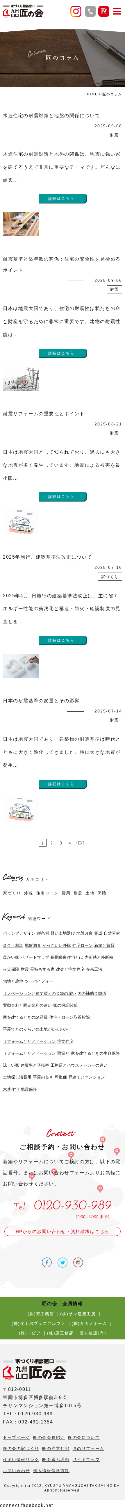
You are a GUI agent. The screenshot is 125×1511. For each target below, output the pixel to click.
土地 (89, 893)
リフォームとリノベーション (29, 1041)
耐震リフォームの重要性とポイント (44, 413)
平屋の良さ (43, 1077)
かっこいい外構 (56, 945)
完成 (98, 933)
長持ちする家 (42, 969)
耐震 (78, 893)
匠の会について (84, 1437)
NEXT (80, 843)
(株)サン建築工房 (78, 1314)
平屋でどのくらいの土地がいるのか (35, 1029)
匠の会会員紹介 (49, 1437)
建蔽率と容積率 (35, 1065)
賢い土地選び (63, 933)
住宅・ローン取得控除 (69, 1017)
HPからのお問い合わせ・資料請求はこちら (63, 1231)
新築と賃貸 (104, 945)
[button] (117, 11)
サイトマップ (86, 1459)
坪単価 (61, 1077)
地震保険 (29, 1089)
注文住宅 (65, 1041)
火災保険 (11, 969)
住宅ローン (47, 893)
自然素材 (112, 933)
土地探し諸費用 (17, 1077)
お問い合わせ (16, 1470)
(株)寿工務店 (41, 1314)
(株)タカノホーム (89, 1323)
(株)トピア (30, 1333)
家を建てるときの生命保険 (95, 1053)
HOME (91, 94)
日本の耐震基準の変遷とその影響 (41, 700)
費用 (66, 893)
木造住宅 (11, 1089)
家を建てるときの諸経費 (25, 1017)
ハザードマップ (35, 957)
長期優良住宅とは (67, 957)
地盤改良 (84, 933)
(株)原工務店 (60, 1333)
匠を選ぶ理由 (55, 1459)
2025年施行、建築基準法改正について (47, 557)
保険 (101, 893)
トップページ (16, 1437)
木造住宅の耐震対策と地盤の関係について (51, 115)
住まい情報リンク (21, 1459)
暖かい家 (11, 957)
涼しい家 (11, 1065)
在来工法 (94, 969)
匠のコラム (112, 94)
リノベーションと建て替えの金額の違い (39, 993)
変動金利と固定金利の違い (27, 1005)
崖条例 (43, 933)
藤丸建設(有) (93, 1333)
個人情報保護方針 (51, 1470)
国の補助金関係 (92, 993)
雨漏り (63, 1053)
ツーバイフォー (39, 981)
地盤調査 (33, 945)
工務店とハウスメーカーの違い (79, 1065)
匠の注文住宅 (55, 1448)
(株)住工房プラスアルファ (38, 1323)
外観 (28, 893)
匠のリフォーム (88, 1448)
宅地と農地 (13, 981)
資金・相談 (13, 945)
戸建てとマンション (86, 1077)
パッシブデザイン (19, 933)
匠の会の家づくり (21, 1448)
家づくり (12, 893)
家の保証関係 (65, 1005)
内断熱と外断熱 (99, 957)
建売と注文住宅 (70, 969)
